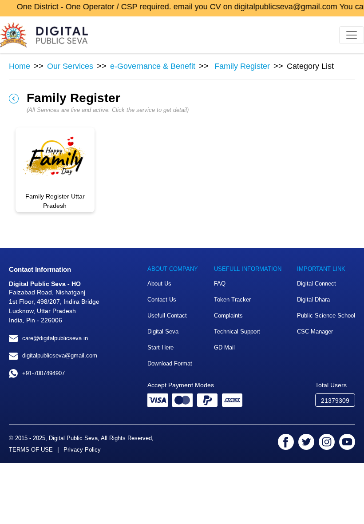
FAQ (220, 283)
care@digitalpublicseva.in (55, 338)
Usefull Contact (167, 315)
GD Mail (224, 347)
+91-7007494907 (43, 373)
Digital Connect (316, 283)
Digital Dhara (313, 299)
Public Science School (326, 315)
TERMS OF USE (31, 449)
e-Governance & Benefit (152, 66)
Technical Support (237, 331)
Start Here (160, 347)
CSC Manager (315, 331)
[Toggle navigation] (351, 35)
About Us (159, 283)
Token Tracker (232, 299)
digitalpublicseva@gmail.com (59, 355)
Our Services (70, 66)
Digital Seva (162, 331)
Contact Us (161, 299)
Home (19, 66)
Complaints (228, 315)
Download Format (169, 363)
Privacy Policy (82, 449)
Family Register (242, 66)
